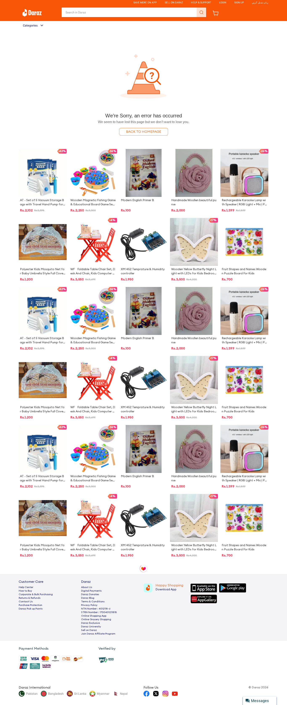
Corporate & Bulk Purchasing (36, 594)
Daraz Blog (87, 598)
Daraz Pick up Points (30, 608)
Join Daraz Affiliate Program (98, 633)
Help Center (26, 587)
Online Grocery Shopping (96, 619)
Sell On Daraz (174, 2)
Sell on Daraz (89, 630)
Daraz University (91, 626)
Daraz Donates (90, 594)
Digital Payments (91, 590)
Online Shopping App (93, 616)
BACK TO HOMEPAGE (143, 131)
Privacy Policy (89, 605)
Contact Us (26, 601)
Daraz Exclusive (90, 623)
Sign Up (239, 2)
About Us (86, 587)
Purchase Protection (30, 605)
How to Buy (25, 590)
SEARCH (201, 12)
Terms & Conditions (92, 601)
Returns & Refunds (29, 598)
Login (222, 2)
